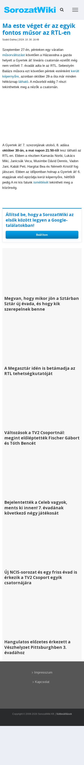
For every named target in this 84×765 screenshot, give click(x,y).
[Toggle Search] (62, 10)
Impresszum (42, 672)
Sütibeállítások (64, 714)
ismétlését (40, 182)
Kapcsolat (42, 682)
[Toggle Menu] (75, 10)
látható (23, 82)
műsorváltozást (13, 55)
